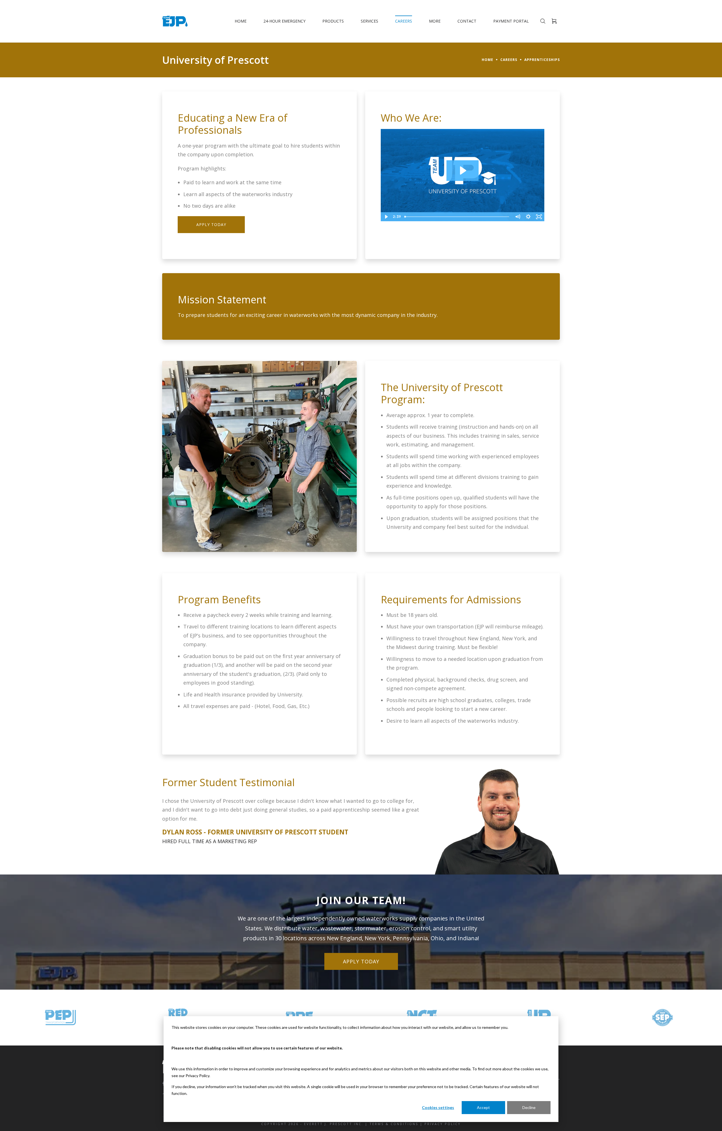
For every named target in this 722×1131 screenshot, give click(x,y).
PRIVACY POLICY (442, 1124)
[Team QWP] (690, 1017)
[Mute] (517, 216)
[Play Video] (386, 216)
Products (333, 21)
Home (240, 21)
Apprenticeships (542, 59)
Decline (529, 1107)
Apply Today (211, 224)
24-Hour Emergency (284, 21)
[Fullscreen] (539, 216)
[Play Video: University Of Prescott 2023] (462, 170)
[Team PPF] (88, 1017)
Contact (466, 21)
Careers (403, 21)
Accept (483, 1107)
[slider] (457, 216)
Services (369, 21)
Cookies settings (438, 1107)
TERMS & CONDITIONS (393, 1124)
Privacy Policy (197, 1075)
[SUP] (570, 1017)
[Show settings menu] (528, 216)
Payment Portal (511, 21)
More (435, 21)
